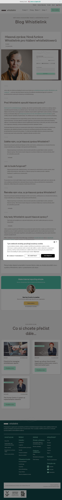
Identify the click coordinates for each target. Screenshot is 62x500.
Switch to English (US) (34, 1)
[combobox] (54, 242)
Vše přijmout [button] (48, 255)
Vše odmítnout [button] (32, 255)
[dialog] (31, 250)
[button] (15, 256)
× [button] (56, 241)
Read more (36, 251)
